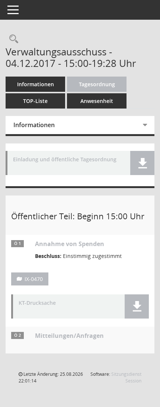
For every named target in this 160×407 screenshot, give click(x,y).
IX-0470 (34, 278)
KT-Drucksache (37, 303)
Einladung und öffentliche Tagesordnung (64, 159)
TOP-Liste (35, 100)
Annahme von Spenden (69, 244)
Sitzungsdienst (126, 377)
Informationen (35, 84)
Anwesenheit (96, 100)
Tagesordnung (97, 84)
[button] (142, 163)
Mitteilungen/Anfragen (69, 336)
